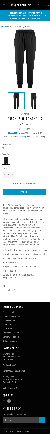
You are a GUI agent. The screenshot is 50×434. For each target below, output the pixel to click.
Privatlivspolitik (9, 320)
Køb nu (24, 192)
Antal (5, 169)
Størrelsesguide (10, 341)
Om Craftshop (9, 324)
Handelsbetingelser (11, 316)
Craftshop (12, 431)
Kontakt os (7, 328)
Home (4, 26)
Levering (22, 137)
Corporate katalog (11, 337)
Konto (46, 5)
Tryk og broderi (9, 312)
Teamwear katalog (11, 333)
